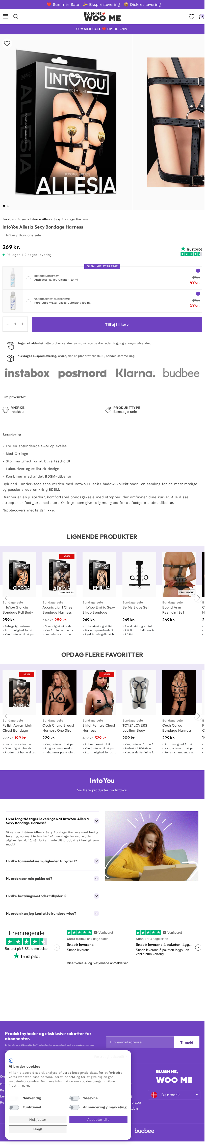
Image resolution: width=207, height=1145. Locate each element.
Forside (8, 219)
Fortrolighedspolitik (110, 1056)
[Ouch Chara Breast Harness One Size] (59, 692)
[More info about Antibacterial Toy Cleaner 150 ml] (198, 270)
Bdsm (21, 219)
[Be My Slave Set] (139, 574)
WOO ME (174, 1080)
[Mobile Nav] (6, 17)
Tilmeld (186, 1042)
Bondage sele (30, 235)
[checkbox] (14, 1098)
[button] (4, 206)
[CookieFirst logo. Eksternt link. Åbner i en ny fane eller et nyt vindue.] (11, 1061)
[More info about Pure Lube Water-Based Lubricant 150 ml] (198, 293)
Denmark (170, 1094)
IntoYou (9, 235)
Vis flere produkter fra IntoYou (102, 790)
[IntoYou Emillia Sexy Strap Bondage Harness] (99, 574)
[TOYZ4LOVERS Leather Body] (139, 692)
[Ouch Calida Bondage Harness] (179, 692)
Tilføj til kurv (117, 324)
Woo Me (102, 18)
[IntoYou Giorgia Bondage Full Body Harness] (19, 574)
